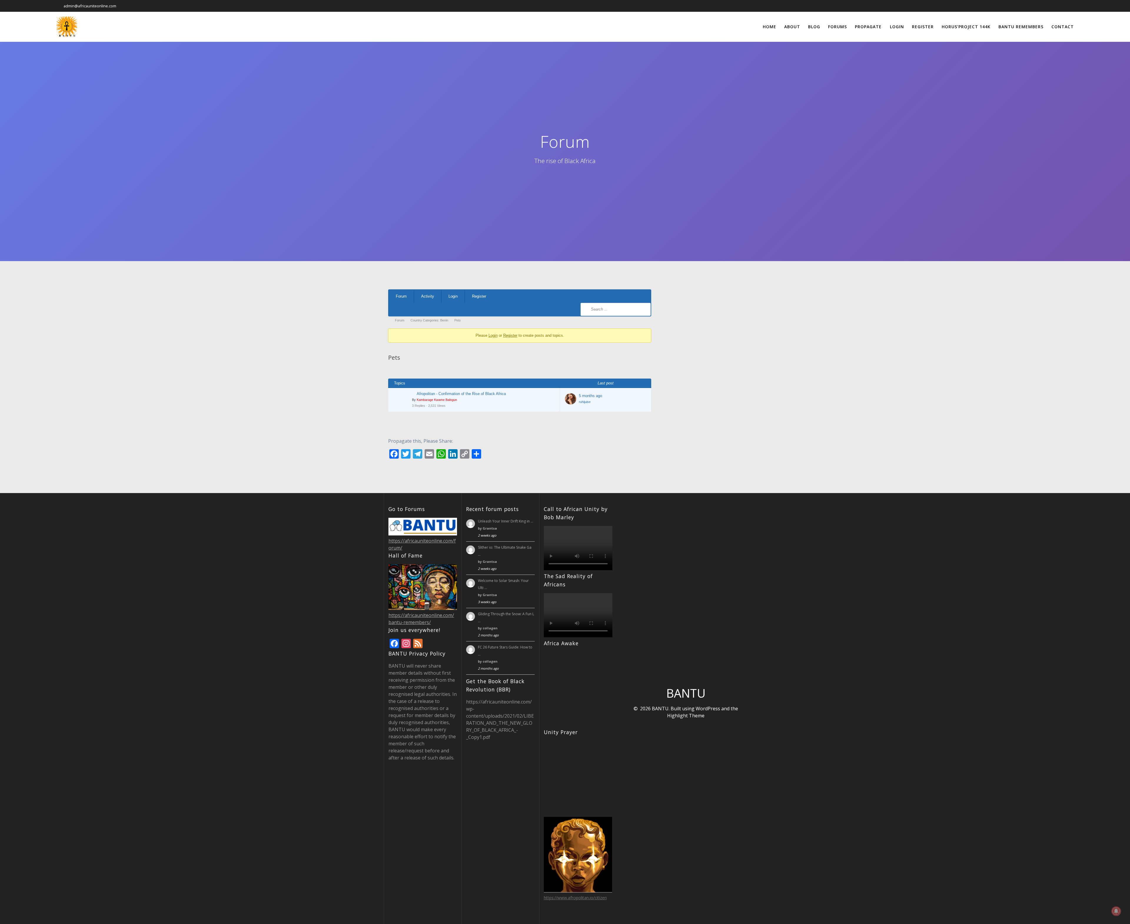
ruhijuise (585, 402)
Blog (814, 26)
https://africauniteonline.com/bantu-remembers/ (421, 619)
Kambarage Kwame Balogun (437, 400)
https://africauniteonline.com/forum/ (422, 544)
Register (923, 26)
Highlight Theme (685, 715)
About (792, 26)
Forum (401, 296)
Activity (427, 296)
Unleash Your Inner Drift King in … (505, 521)
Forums (837, 26)
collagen (490, 628)
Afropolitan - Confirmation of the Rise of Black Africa (461, 394)
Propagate (868, 26)
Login (897, 26)
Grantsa (490, 528)
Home (769, 26)
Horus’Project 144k (966, 26)
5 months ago (590, 396)
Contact (1062, 26)
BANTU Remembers (1020, 26)
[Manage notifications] (1116, 911)
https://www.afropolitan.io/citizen (575, 897)
